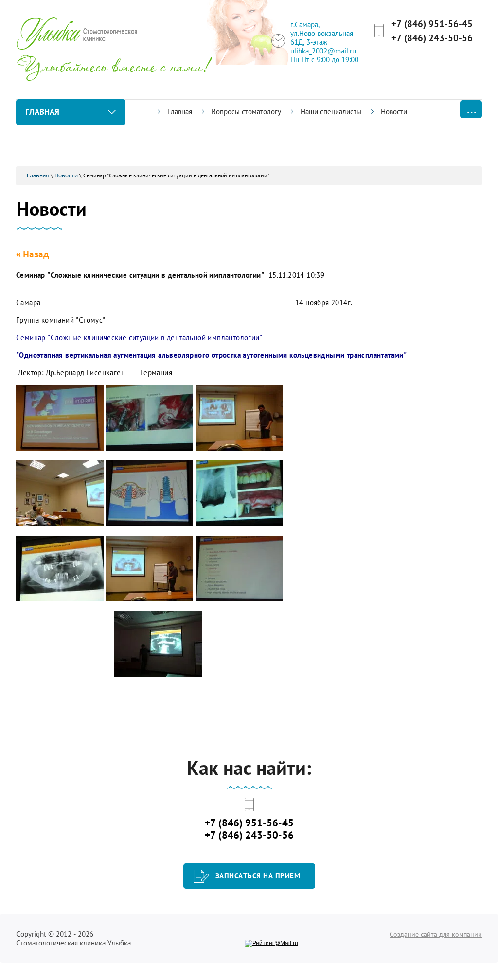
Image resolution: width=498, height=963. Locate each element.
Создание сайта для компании (436, 934)
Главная (38, 175)
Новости (66, 175)
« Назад (32, 254)
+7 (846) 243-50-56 (432, 38)
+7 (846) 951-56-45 (432, 24)
